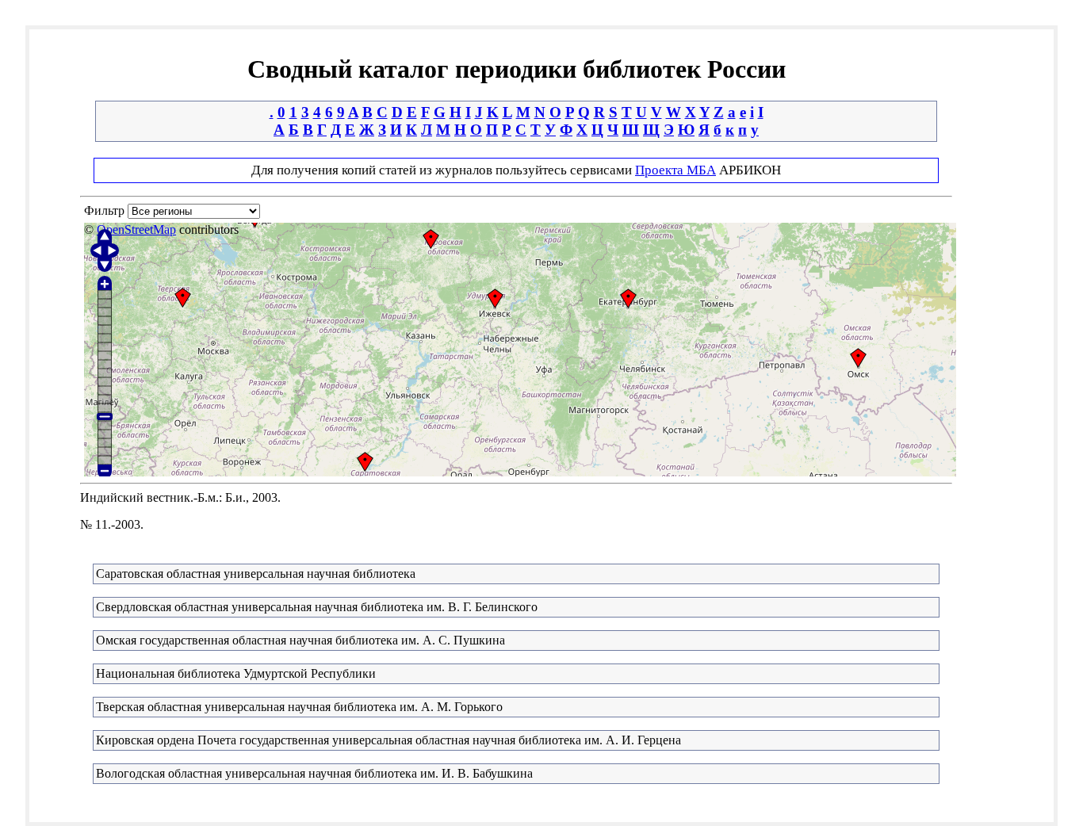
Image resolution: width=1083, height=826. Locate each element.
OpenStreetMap (136, 229)
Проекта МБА (675, 170)
